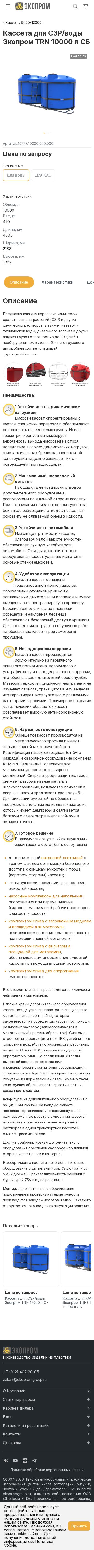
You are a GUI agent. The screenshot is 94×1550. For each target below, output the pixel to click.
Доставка (12, 1442)
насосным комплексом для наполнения (46, 896)
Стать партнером (19, 1399)
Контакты (12, 1434)
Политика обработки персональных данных (47, 1470)
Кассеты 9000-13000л (24, 22)
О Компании (14, 1390)
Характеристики (57, 282)
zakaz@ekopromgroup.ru (25, 1379)
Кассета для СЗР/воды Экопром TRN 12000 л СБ (27, 1300)
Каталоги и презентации (26, 1425)
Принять (79, 1526)
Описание (19, 282)
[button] (44, 133)
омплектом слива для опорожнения (45, 971)
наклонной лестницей (62, 857)
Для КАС (43, 175)
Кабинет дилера (18, 1408)
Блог (7, 1416)
